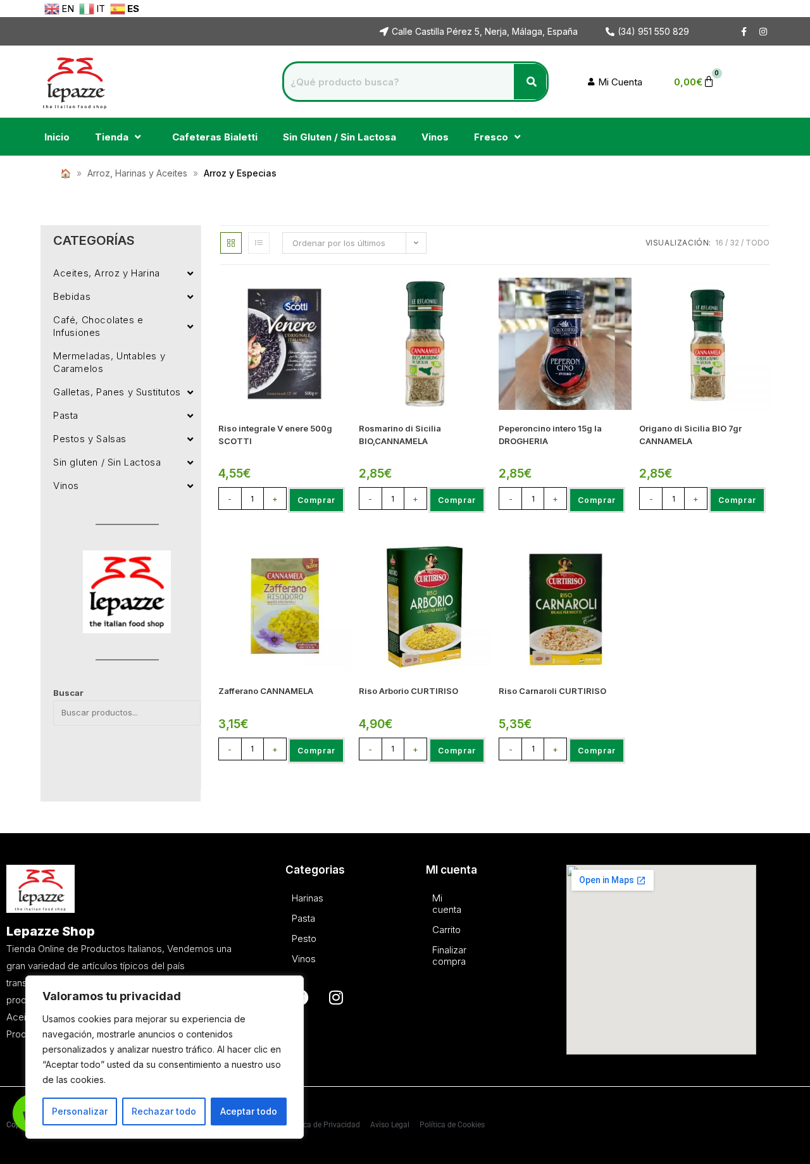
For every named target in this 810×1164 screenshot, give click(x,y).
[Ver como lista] (259, 243)
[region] (164, 1057)
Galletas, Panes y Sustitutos (117, 392)
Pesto (295, 938)
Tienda (111, 137)
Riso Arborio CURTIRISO (408, 691)
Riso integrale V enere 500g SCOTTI (275, 434)
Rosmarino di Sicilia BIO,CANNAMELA (400, 434)
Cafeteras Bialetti (215, 137)
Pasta (65, 415)
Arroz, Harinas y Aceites (137, 173)
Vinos (435, 137)
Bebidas (71, 296)
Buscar (68, 693)
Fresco (491, 137)
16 (719, 242)
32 (734, 242)
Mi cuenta (435, 903)
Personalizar (80, 1111)
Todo (757, 242)
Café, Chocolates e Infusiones (98, 326)
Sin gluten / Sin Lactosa (107, 462)
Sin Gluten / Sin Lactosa (339, 137)
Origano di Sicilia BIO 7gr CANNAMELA (690, 434)
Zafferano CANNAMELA (265, 691)
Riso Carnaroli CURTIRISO (552, 691)
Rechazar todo (164, 1111)
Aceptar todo (248, 1111)
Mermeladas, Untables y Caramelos (109, 362)
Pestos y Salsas (90, 439)
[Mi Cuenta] (616, 81)
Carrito (435, 930)
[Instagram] (336, 997)
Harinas (295, 898)
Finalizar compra (435, 955)
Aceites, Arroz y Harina (106, 273)
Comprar (316, 500)
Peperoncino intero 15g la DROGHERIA (550, 434)
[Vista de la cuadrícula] (231, 243)
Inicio (57, 137)
